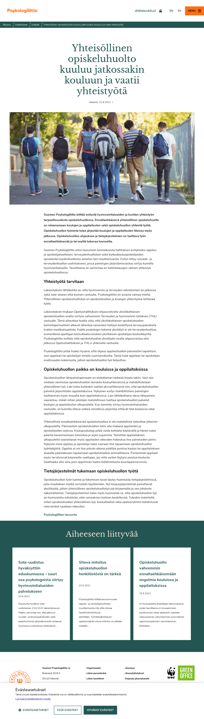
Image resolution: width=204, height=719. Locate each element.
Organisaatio (94, 668)
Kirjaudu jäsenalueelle (137, 678)
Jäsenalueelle (145, 11)
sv (179, 11)
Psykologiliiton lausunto (60, 515)
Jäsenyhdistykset (134, 673)
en (171, 11)
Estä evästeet (67, 710)
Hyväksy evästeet (100, 710)
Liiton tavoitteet (95, 678)
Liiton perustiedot (96, 673)
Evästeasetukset (36, 710)
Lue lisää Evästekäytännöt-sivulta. (33, 699)
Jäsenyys (130, 668)
